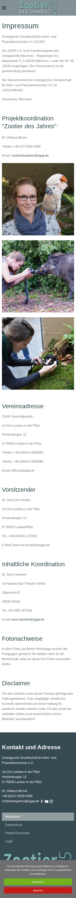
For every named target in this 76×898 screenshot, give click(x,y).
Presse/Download (17, 833)
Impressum (12, 816)
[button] (4, 8)
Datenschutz (13, 825)
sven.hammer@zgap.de (27, 619)
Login (9, 841)
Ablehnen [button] (38, 890)
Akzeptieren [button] (38, 881)
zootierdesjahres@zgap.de (30, 155)
